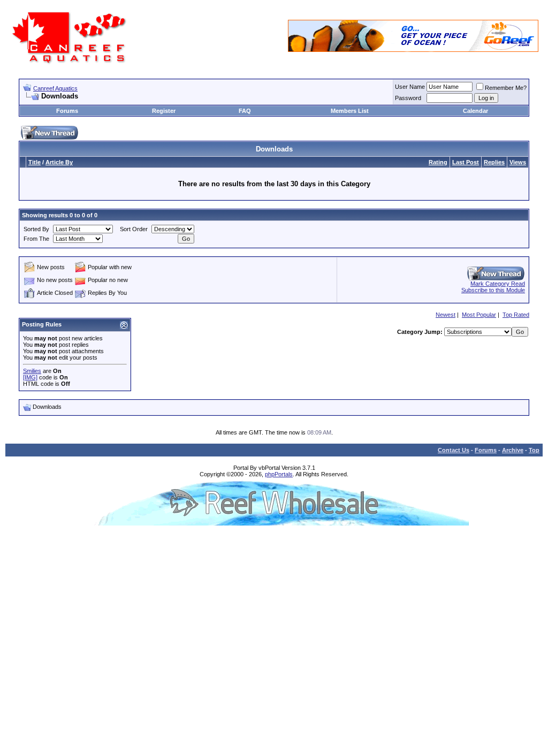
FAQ (245, 111)
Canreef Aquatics (55, 88)
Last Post (465, 162)
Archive (512, 450)
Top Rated (516, 314)
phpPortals (279, 474)
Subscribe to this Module (493, 290)
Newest (445, 314)
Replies (494, 162)
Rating (438, 162)
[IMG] (30, 377)
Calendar (475, 111)
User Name (410, 86)
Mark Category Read (497, 283)
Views (517, 162)
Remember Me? (506, 88)
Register (164, 111)
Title (34, 162)
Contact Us (453, 450)
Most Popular (479, 314)
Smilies (32, 371)
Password (408, 98)
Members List (350, 111)
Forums (67, 111)
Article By (59, 162)
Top (534, 450)
